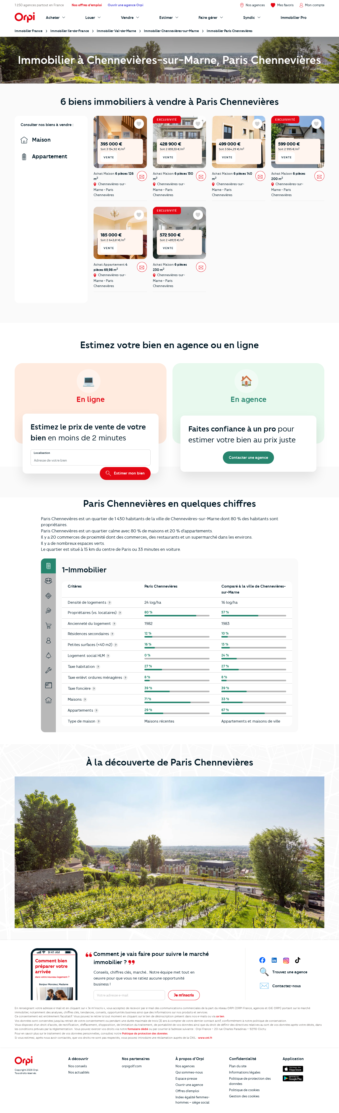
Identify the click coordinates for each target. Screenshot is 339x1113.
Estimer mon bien (129, 473)
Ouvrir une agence (189, 1085)
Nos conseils (77, 1066)
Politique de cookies (244, 1090)
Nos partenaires (136, 1059)
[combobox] (34, 460)
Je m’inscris (184, 995)
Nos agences (185, 1066)
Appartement (49, 156)
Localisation (42, 453)
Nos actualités (78, 1072)
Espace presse (186, 1078)
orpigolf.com (132, 1066)
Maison (41, 139)
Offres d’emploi (187, 1091)
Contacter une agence (248, 457)
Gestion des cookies (244, 1096)
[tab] (48, 565)
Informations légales (244, 1072)
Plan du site (237, 1066)
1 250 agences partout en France (39, 5)
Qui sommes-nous (189, 1072)
